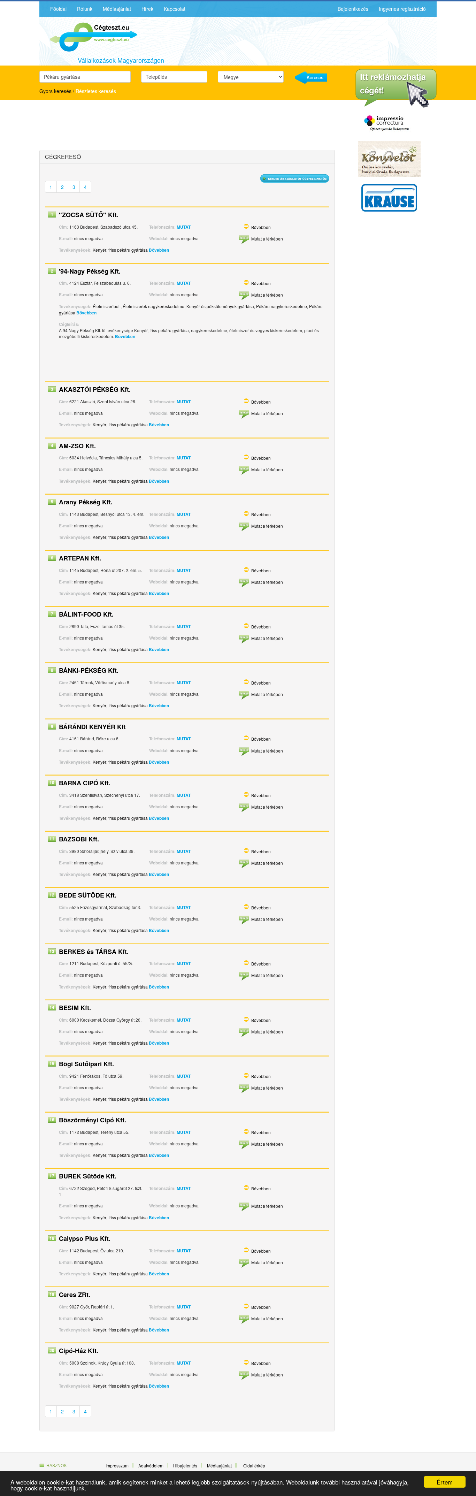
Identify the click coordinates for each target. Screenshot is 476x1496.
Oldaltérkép (254, 1465)
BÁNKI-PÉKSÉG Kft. (88, 670)
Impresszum (117, 1465)
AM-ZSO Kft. (77, 445)
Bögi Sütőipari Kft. (86, 1063)
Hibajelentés (185, 1465)
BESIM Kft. (75, 1007)
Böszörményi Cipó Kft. (92, 1119)
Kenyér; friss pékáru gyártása (120, 250)
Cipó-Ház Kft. (78, 1350)
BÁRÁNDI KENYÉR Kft (92, 726)
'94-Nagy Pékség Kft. (90, 271)
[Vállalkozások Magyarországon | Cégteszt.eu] (88, 36)
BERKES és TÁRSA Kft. (94, 951)
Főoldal (58, 8)
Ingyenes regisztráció (402, 8)
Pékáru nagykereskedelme (281, 306)
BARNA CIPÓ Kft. (84, 782)
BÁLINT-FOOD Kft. (86, 614)
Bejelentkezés (353, 8)
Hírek (147, 8)
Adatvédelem (150, 1465)
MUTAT (184, 227)
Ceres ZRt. (74, 1294)
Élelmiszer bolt (107, 306)
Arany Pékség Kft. (86, 501)
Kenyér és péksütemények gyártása (220, 306)
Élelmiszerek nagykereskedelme (153, 306)
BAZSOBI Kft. (79, 839)
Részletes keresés (96, 90)
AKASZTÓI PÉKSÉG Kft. (95, 389)
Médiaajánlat (117, 8)
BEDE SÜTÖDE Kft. (87, 895)
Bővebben (261, 227)
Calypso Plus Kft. (84, 1238)
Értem (445, 1482)
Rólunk (84, 8)
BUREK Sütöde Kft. (87, 1176)
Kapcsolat (174, 8)
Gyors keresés (55, 90)
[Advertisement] (100, 125)
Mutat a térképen (267, 239)
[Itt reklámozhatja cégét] (396, 88)
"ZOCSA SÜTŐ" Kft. (88, 214)
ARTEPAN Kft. (80, 558)
